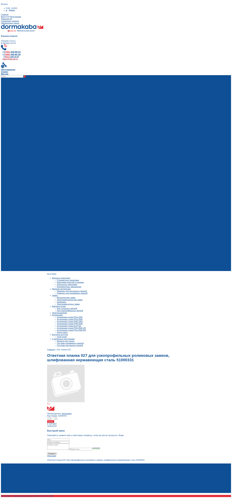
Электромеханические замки (70, 300)
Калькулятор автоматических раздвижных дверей (33, 257)
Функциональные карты (31, 120)
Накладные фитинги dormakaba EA (36, 207)
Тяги (22, 118)
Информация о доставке (22, 261)
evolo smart (62, 337)
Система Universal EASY (31, 218)
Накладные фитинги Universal (33, 211)
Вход (3, 17)
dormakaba (67, 414)
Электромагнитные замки (68, 304)
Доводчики (25, 102)
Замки (23, 157)
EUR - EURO (11, 8)
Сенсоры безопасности (30, 124)
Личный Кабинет (13, 469)
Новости (9, 268)
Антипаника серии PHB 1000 (70, 322)
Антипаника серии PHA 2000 (70, 319)
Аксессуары (25, 128)
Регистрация (15, 17)
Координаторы (26, 109)
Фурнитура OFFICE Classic (32, 244)
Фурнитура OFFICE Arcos (31, 246)
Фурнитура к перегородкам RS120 (35, 226)
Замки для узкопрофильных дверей (36, 137)
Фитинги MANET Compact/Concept (35, 205)
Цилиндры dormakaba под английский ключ (39, 148)
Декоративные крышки (30, 122)
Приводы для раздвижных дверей (72, 293)
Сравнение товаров (10, 21)
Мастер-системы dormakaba (32, 152)
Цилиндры (61, 302)
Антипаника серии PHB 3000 (70, 324)
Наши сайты (11, 270)
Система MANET (28, 224)
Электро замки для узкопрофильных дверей (40, 144)
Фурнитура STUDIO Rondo (32, 231)
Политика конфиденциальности (25, 265)
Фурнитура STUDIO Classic (32, 233)
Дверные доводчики (61, 278)
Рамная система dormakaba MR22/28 (37, 213)
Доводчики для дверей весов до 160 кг (37, 94)
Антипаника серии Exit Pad (69, 326)
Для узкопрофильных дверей (70, 311)
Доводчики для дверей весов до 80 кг (37, 91)
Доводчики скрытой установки (70, 282)
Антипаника (57, 315)
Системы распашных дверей (70, 345)
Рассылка (10, 476)
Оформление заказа (10, 23)
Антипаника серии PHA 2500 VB (71, 328)
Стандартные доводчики (68, 280)
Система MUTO (27, 222)
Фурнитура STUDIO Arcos (31, 237)
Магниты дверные (28, 111)
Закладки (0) (6, 19)
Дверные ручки (59, 306)
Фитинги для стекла (65, 341)
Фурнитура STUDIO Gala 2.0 (33, 235)
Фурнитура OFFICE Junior (31, 242)
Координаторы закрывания (69, 287)
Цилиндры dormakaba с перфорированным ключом (43, 150)
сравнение (52, 426)
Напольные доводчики (67, 285)
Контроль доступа (60, 335)
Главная (4, 15)
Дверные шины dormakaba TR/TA (35, 209)
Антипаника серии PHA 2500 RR (71, 330)
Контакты (15, 259)
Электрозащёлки (59, 313)
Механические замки (66, 298)
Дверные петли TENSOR (31, 250)
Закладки (10, 474)
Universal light (26, 198)
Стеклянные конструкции (63, 339)
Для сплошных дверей (67, 308)
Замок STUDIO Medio (30, 239)
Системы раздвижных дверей (70, 343)
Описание (51, 456)
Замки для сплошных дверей (33, 135)
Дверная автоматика (61, 289)
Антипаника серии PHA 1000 (70, 317)
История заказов (13, 471)
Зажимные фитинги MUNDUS (33, 200)
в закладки (52, 424)
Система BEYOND (28, 202)
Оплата (14, 263)
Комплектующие (27, 96)
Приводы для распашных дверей (72, 291)
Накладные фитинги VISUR (32, 252)
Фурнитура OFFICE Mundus (32, 248)
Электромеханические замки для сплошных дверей (43, 142)
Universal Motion (27, 215)
